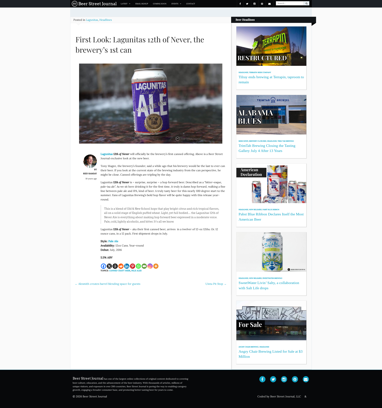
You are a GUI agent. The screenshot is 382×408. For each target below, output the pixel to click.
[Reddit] (121, 266)
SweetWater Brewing (272, 278)
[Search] (306, 3)
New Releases (255, 209)
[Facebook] (103, 266)
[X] (109, 266)
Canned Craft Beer (119, 270)
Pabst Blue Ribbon (270, 209)
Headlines (105, 20)
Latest (124, 4)
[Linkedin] (126, 266)
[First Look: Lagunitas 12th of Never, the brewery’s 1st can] (150, 105)
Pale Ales (136, 270)
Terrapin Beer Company (260, 72)
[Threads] (115, 266)
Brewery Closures (257, 141)
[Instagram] (150, 266)
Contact (190, 4)
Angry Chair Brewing (249, 347)
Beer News (243, 141)
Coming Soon (159, 4)
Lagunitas (92, 20)
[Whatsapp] (138, 266)
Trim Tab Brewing (286, 141)
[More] (155, 266)
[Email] (144, 266)
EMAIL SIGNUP (141, 4)
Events (174, 4)
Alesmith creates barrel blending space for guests (107, 284)
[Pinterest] (132, 266)
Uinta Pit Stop (216, 284)
